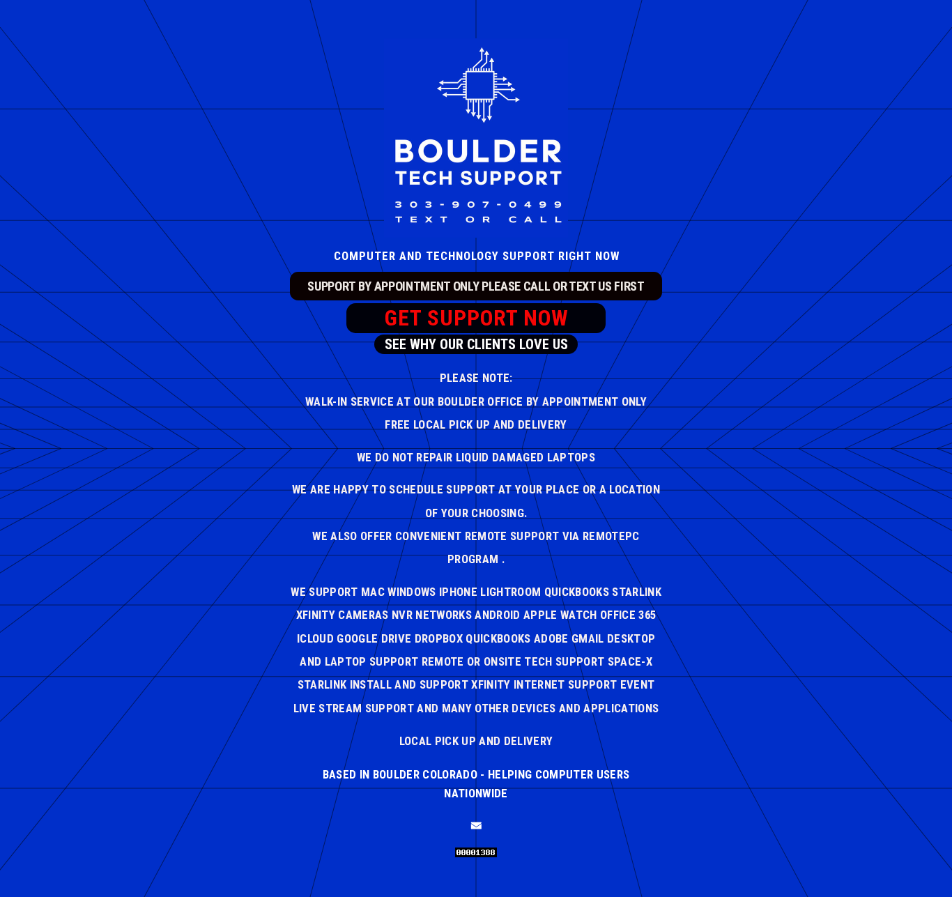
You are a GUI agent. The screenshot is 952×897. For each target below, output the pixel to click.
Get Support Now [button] (477, 318)
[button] (476, 825)
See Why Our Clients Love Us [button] (476, 344)
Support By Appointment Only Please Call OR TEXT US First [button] (475, 286)
